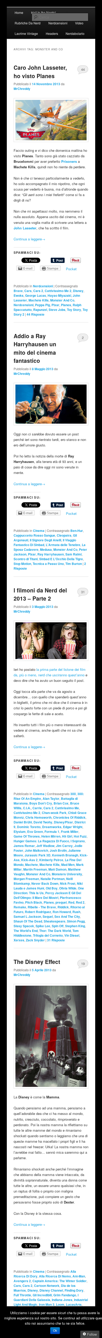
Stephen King (75, 926)
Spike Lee (43, 926)
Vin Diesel (71, 935)
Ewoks (19, 295)
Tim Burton (73, 563)
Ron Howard (62, 911)
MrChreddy (22, 88)
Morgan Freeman (26, 878)
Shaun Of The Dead (28, 921)
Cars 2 (38, 290)
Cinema (38, 530)
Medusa (46, 549)
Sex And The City (67, 916)
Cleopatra (64, 535)
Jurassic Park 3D (37, 855)
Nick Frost (67, 883)
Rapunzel (40, 309)
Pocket (71, 268)
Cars (28, 290)
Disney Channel (51, 1290)
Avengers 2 (22, 1280)
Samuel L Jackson (27, 916)
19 (83, 963)
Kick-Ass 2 (29, 859)
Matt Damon (57, 869)
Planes (66, 305)
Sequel (48, 916)
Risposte (35, 314)
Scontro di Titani (26, 559)
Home (19, 12)
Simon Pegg (76, 921)
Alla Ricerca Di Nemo (55, 1276)
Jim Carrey (64, 845)
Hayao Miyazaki (59, 295)
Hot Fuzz (80, 836)
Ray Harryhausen (50, 554)
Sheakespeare (54, 921)
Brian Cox (61, 803)
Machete (31, 864)
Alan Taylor (51, 798)
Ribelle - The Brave (42, 907)
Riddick (63, 907)
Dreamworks (51, 826)
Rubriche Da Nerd (28, 23)
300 (73, 793)
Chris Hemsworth (38, 817)
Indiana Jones (62, 1299)
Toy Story (74, 309)
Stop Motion (22, 563)
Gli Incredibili (42, 1295)
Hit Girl (67, 836)
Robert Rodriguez (38, 911)
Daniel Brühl (23, 822)
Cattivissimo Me (67, 808)
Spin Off (58, 926)
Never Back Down (44, 883)
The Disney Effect (37, 961)
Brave (18, 290)
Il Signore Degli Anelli (45, 540)
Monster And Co (62, 300)
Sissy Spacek (24, 926)
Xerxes (19, 940)
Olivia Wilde (67, 888)
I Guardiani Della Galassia (46, 1297)
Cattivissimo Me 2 (58, 290)
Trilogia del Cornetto (48, 935)
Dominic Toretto (29, 826)
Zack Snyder (35, 940)
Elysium (20, 831)
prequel (61, 902)
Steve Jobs (57, 309)
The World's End (26, 930)
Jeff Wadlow (45, 845)
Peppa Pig (42, 305)
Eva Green (35, 831)
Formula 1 (51, 831)
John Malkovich (36, 850)
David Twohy (42, 822)
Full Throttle (22, 1295)
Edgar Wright (72, 826)
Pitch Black (33, 902)
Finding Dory (74, 1290)
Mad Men (68, 864)
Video (79, 23)
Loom (60, 1304)
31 (83, 591)
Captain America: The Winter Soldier (59, 1280)
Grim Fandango (64, 1295)
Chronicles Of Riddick (69, 817)
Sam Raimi (73, 554)
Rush (76, 911)
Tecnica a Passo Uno (48, 563)
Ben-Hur (76, 530)
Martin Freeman (35, 869)
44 (83, 69)
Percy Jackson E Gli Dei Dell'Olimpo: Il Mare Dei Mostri (47, 895)
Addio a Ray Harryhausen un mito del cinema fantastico (35, 348)
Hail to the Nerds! (43, 12)
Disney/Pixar (63, 822)
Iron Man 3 (46, 1304)
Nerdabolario (75, 33)
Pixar (55, 305)
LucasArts (74, 1304)
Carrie (37, 808)
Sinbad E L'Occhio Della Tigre (61, 559)
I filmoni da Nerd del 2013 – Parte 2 (40, 594)
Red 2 (80, 902)
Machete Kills (39, 300)
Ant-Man (78, 1276)
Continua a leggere (29, 238)
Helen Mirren (50, 836)
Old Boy (52, 888)
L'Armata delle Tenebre (63, 544)
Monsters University (67, 874)
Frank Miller (69, 831)
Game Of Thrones (27, 836)
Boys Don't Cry (40, 803)
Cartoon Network (46, 1285)
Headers (52, 33)
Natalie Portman (53, 878)
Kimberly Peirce (51, 859)
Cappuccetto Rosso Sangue (34, 535)
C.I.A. (27, 808)
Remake (20, 907)
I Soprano (78, 841)
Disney (78, 290)
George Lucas (35, 295)
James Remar (24, 845)
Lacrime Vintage (26, 33)
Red (71, 902)
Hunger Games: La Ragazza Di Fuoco (41, 841)
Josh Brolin (58, 850)
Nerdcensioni (57, 23)
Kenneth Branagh (65, 855)
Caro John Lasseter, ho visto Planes (40, 71)
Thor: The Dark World (55, 930)
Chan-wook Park (54, 812)
